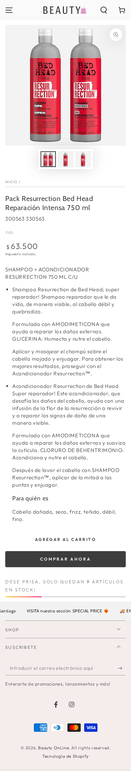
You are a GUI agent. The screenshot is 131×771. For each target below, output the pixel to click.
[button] (104, 10)
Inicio (11, 182)
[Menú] (9, 10)
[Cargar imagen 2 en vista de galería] (65, 159)
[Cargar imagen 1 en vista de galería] (48, 159)
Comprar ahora (65, 559)
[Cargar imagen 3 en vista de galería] (83, 159)
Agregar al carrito (65, 539)
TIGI (9, 232)
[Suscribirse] (122, 668)
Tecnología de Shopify (65, 756)
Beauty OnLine (53, 747)
